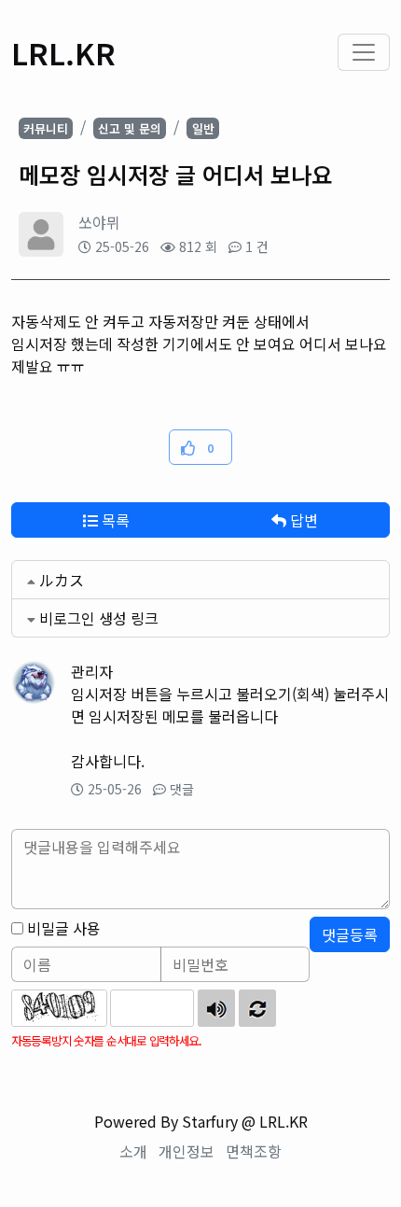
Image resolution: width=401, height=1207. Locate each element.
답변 (302, 520)
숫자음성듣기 (216, 1008)
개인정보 (186, 1151)
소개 (133, 1151)
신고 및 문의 (129, 128)
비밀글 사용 (64, 928)
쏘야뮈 (99, 222)
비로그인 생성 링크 (99, 618)
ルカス (61, 579)
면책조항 (254, 1151)
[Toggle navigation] (364, 52)
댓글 (182, 788)
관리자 (92, 671)
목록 (114, 520)
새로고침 (257, 1008)
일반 (203, 128)
